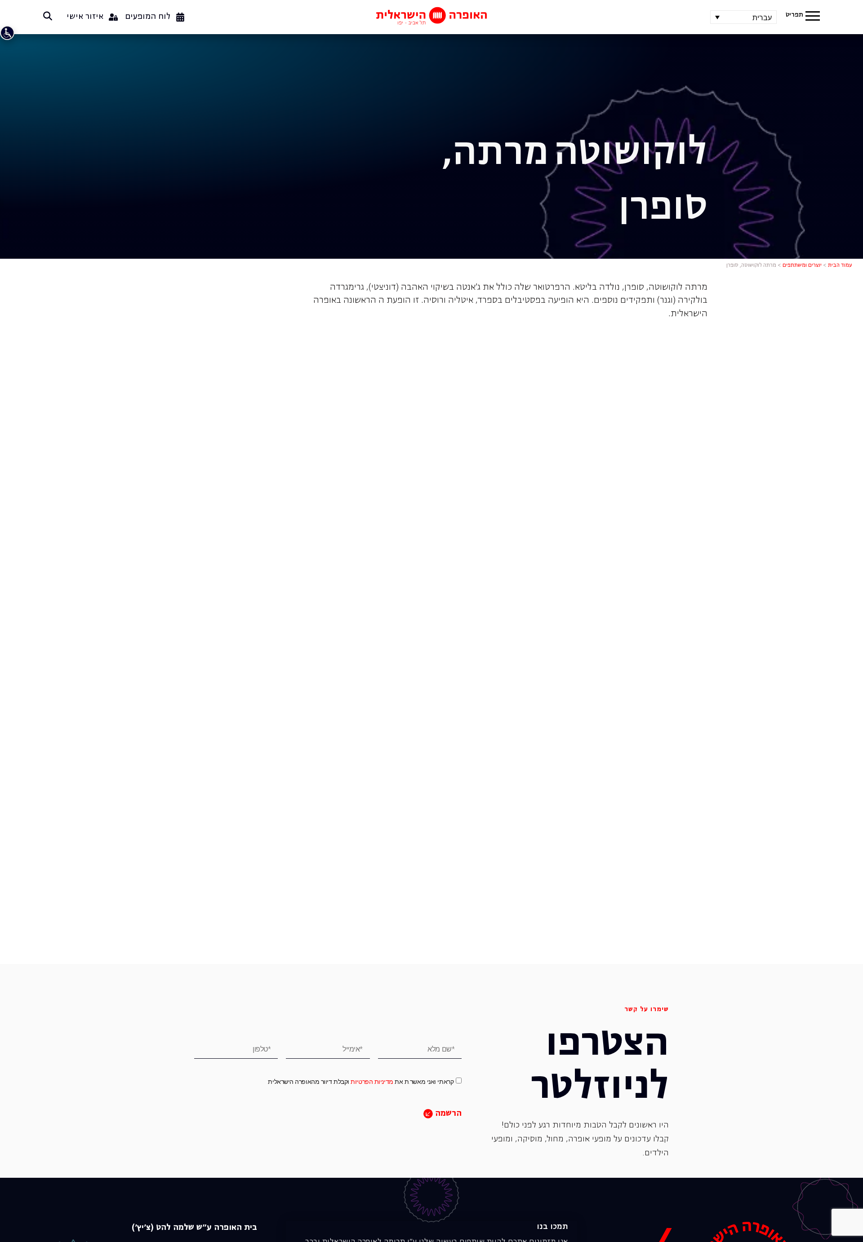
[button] (812, 17)
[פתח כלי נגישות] (7, 33)
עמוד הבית (840, 265)
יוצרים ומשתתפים (802, 265)
